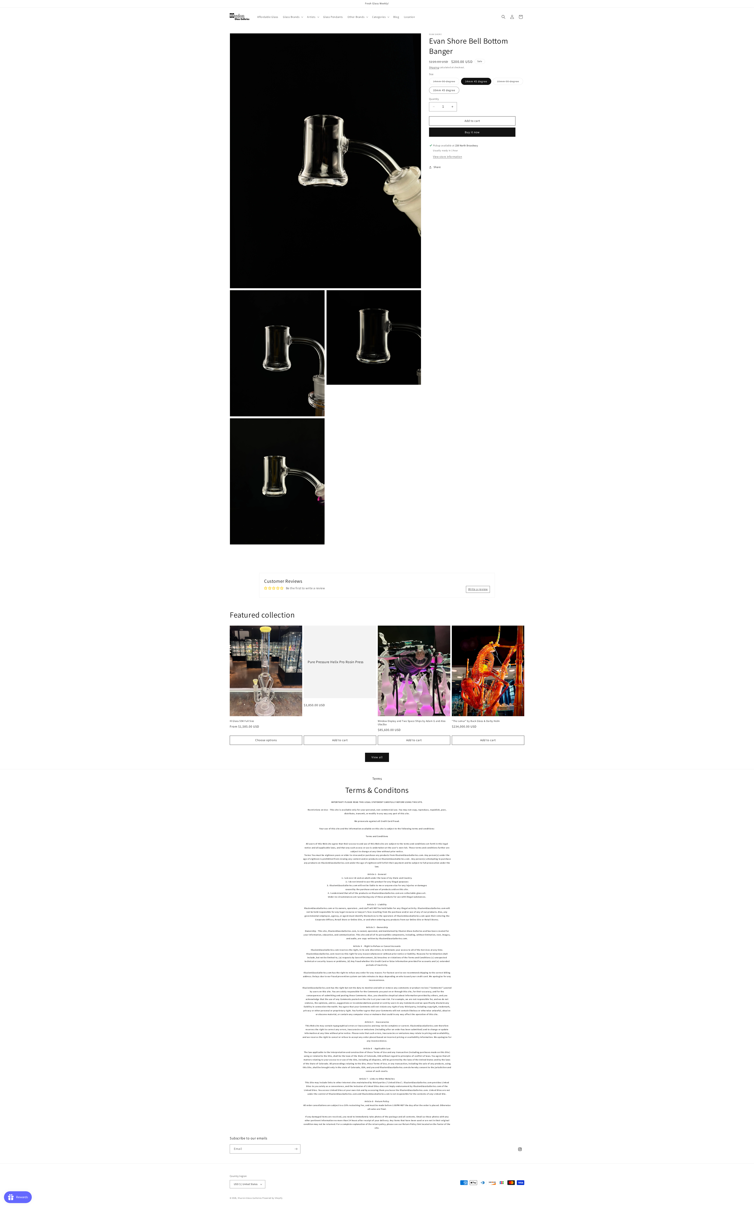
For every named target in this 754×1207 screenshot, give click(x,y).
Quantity (434, 99)
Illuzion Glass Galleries (250, 1198)
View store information (447, 156)
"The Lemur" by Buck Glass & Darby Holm (476, 721)
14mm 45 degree (476, 81)
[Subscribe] (296, 1149)
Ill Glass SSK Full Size (242, 721)
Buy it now (472, 132)
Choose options (266, 740)
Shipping (434, 67)
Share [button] (437, 167)
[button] (293, 17)
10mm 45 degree (444, 90)
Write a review (478, 589)
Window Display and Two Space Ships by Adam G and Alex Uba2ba (412, 723)
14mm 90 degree (446, 82)
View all (377, 757)
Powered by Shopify (272, 1198)
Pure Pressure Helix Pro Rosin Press (335, 662)
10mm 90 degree (510, 82)
